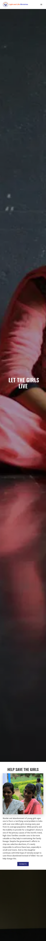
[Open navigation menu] (41, 4)
